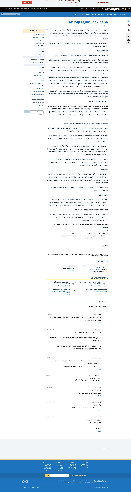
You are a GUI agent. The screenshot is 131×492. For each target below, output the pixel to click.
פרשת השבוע (60, 470)
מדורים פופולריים (98, 14)
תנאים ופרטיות (31, 487)
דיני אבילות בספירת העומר (61, 289)
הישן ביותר (91, 306)
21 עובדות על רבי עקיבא (97, 269)
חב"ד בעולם (48, 470)
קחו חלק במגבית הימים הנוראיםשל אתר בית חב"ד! (69, 2)
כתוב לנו (24, 487)
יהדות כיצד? (123, 14)
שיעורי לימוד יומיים (72, 467)
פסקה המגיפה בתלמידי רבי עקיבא (96, 289)
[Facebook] (26, 481)
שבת (62, 467)
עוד (43, 86)
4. (75, 231)
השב (99, 323)
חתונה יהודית (60, 465)
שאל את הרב (31, 8)
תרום (9, 8)
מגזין (87, 467)
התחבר (44, 8)
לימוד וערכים (111, 14)
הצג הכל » (71, 270)
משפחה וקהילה (84, 14)
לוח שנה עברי (73, 465)
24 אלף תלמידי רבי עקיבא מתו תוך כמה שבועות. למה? (90, 282)
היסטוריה (105, 19)
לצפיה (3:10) (97, 285)
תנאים (99, 19)
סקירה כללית (48, 464)
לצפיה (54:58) (66, 287)
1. (107, 231)
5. (75, 233)
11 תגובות (67, 294)
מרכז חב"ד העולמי (61, 480)
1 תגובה (91, 285)
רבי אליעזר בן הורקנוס (98, 272)
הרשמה (74, 468)
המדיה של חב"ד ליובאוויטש (94, 487)
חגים (62, 464)
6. (75, 235)
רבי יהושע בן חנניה (69, 268)
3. (107, 235)
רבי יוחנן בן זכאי (70, 266)
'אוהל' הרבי (48, 467)
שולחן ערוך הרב (47, 468)
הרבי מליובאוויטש (47, 465)
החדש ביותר (97, 306)
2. (107, 233)
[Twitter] (23, 481)
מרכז (101, 487)
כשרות (61, 468)
